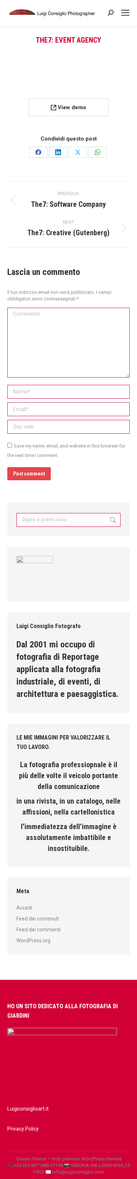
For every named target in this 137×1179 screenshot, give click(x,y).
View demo (71, 107)
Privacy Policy (23, 1129)
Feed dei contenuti (37, 919)
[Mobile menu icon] (125, 12)
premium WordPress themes (92, 1159)
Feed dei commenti (38, 929)
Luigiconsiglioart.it (28, 1109)
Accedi (24, 908)
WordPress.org (33, 940)
